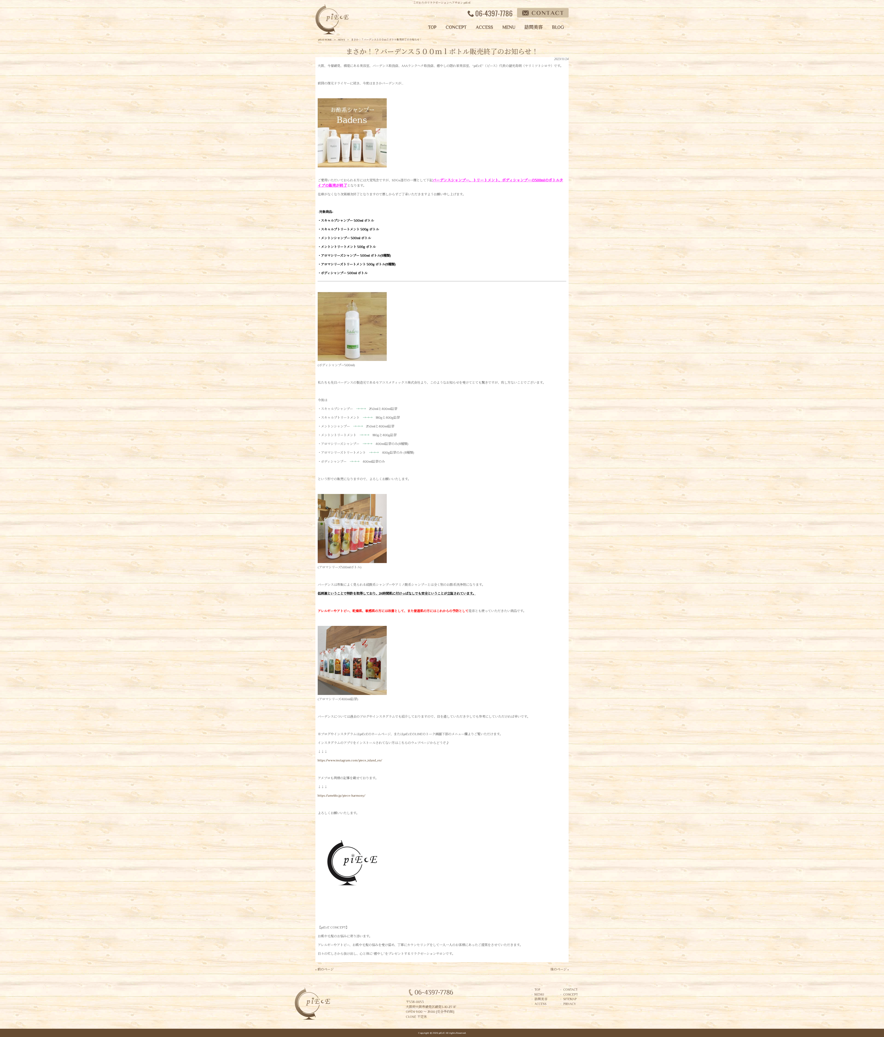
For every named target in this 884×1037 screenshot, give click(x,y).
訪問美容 (541, 999)
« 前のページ (324, 969)
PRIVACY (569, 1004)
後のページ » (559, 969)
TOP (537, 989)
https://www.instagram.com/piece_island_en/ (350, 760)
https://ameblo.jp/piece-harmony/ (341, 795)
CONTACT (570, 989)
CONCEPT (570, 994)
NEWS (341, 39)
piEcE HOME (325, 39)
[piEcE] (332, 33)
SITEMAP (570, 999)
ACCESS (541, 1004)
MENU (539, 994)
